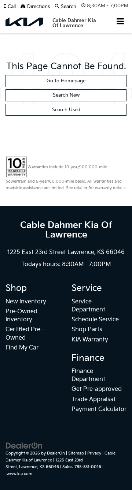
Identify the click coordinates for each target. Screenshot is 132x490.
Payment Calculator (99, 409)
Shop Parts (87, 329)
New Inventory (26, 301)
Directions (38, 7)
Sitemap (76, 453)
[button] (12, 6)
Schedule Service (95, 319)
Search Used (66, 110)
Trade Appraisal (93, 399)
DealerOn (56, 453)
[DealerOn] (24, 446)
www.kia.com (19, 473)
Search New (66, 95)
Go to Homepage (66, 81)
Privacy (94, 453)
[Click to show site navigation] (120, 22)
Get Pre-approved (97, 389)
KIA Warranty (90, 339)
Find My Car (22, 347)
